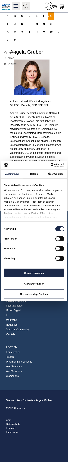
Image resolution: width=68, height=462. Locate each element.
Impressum (12, 432)
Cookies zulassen (34, 273)
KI (7, 315)
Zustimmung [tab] (12, 174)
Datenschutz (13, 424)
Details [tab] (34, 174)
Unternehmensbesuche (19, 361)
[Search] (26, 6)
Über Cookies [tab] (55, 174)
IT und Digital (13, 310)
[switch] (59, 238)
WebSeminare (14, 366)
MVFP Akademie (6, 6)
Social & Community (17, 329)
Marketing (11, 320)
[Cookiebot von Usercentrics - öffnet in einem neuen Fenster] (50, 165)
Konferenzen (13, 352)
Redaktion (12, 324)
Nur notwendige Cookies (34, 294)
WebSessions (14, 371)
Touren (10, 357)
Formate (12, 347)
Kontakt (10, 428)
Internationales (14, 305)
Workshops (12, 376)
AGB (8, 420)
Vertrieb (10, 334)
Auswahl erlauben (34, 283)
